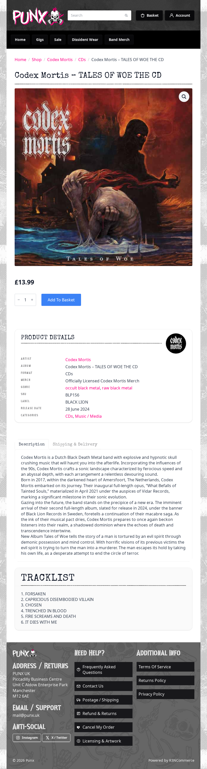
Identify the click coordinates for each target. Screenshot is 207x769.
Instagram (30, 737)
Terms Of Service (155, 667)
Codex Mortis (60, 59)
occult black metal (82, 388)
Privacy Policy (151, 694)
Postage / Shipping (101, 700)
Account (183, 15)
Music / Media (88, 416)
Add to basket (61, 300)
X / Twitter (59, 737)
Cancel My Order (99, 727)
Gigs (40, 39)
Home (20, 39)
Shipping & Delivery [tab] (75, 444)
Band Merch (119, 39)
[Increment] (32, 299)
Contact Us (93, 686)
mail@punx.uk (26, 715)
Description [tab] (32, 444)
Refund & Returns (100, 713)
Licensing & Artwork (102, 741)
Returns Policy (152, 680)
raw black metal (117, 388)
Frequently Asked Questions (99, 669)
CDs (82, 59)
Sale (57, 39)
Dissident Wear (85, 39)
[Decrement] (18, 299)
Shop (37, 59)
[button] (184, 96)
